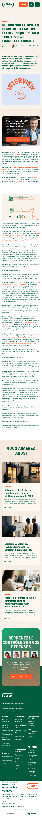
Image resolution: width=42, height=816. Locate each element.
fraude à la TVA (20, 181)
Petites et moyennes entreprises (31, 723)
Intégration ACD (20, 736)
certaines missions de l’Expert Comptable (14, 338)
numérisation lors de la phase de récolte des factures (21, 343)
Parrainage (31, 772)
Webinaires (31, 768)
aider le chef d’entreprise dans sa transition (21, 234)
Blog (29, 759)
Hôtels (17, 758)
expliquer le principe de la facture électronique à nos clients (19, 240)
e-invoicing (18, 154)
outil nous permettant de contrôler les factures (21, 283)
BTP (16, 769)
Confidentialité (19, 703)
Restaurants (19, 755)
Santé (17, 765)
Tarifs (4, 763)
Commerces (19, 762)
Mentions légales (7, 703)
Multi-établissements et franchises (33, 731)
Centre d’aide (32, 775)
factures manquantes (33, 334)
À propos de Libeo (7, 756)
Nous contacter (7, 760)
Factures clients (7, 734)
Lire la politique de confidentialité (13, 806)
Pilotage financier (7, 730)
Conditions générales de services (12, 708)
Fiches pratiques (33, 756)
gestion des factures (24, 330)
